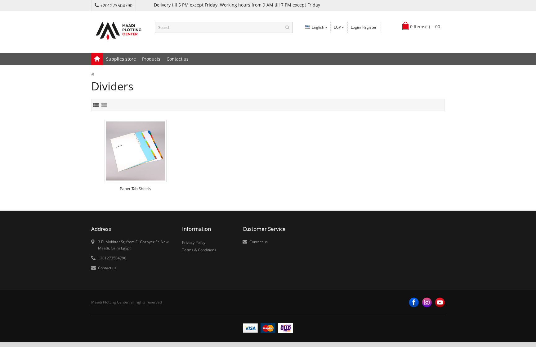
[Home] (97, 59)
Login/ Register (364, 27)
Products (151, 59)
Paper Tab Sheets (135, 188)
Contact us (178, 59)
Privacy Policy (193, 242)
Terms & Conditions (199, 250)
